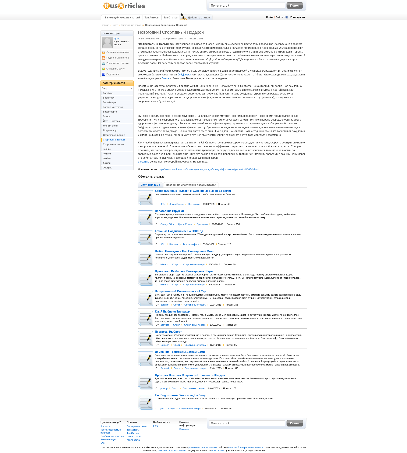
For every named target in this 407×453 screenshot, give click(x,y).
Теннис (107, 149)
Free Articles (217, 450)
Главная (104, 25)
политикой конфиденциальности (245, 447)
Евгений (164, 304)
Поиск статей (134, 436)
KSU (162, 204)
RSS (155, 426)
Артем (117, 38)
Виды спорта (110, 111)
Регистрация (297, 17)
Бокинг (166, 78)
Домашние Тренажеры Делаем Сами (180, 351)
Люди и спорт (110, 130)
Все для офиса (191, 244)
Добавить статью (199, 17)
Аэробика (108, 93)
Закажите (143, 161)
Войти (269, 17)
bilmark (164, 264)
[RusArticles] (124, 8)
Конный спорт (110, 125)
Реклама (184, 429)
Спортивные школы (113, 144)
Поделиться (112, 74)
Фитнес (107, 153)
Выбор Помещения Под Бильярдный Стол (184, 251)
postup (163, 388)
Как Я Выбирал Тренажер (172, 311)
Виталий (164, 368)
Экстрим (107, 167)
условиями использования (202, 447)
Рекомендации (108, 439)
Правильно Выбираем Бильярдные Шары (184, 271)
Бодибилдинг (110, 102)
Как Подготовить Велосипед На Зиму (180, 395)
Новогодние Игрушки (169, 211)
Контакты (105, 426)
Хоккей (106, 163)
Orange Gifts (167, 224)
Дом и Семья (176, 204)
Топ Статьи (170, 17)
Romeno (164, 345)
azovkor (164, 325)
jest (162, 408)
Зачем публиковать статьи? (122, 17)
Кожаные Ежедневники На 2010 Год (179, 231)
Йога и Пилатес (111, 121)
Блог (102, 443)
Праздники (193, 204)
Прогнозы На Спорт (168, 331)
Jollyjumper (184, 74)
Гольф (106, 116)
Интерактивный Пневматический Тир (180, 291)
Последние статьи (136, 426)
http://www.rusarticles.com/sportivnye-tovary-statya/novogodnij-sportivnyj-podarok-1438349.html (208, 169)
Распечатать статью (117, 63)
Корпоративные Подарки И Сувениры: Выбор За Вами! (193, 190)
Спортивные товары (132, 25)
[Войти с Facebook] (287, 17)
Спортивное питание (114, 135)
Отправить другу (115, 68)
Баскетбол (108, 97)
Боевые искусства (113, 107)
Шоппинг (174, 244)
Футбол (107, 158)
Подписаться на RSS (117, 57)
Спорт (115, 25)
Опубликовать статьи (112, 436)
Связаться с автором (118, 52)
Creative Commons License (171, 450)
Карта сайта (133, 440)
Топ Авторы (152, 17)
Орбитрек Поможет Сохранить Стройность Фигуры (190, 375)
